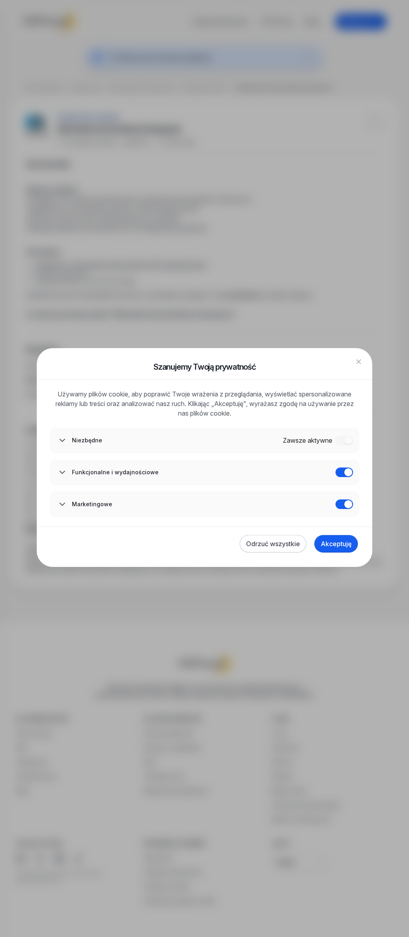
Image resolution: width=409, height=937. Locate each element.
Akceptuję (336, 544)
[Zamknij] (358, 362)
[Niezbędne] (344, 440)
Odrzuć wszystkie (273, 544)
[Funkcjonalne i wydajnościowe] (344, 472)
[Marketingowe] (344, 504)
